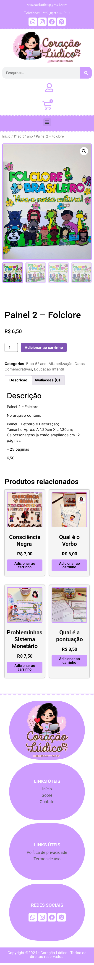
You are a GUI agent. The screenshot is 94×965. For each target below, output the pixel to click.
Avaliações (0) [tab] (47, 380)
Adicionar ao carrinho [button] (24, 565)
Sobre (47, 795)
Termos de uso (47, 858)
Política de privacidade (47, 852)
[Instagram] (42, 22)
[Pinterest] (61, 22)
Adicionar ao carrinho (44, 347)
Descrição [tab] (18, 380)
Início (6, 136)
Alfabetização (61, 363)
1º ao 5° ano (23, 136)
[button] (47, 122)
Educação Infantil (49, 369)
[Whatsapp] (33, 22)
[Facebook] (52, 22)
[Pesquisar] (86, 73)
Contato (47, 801)
